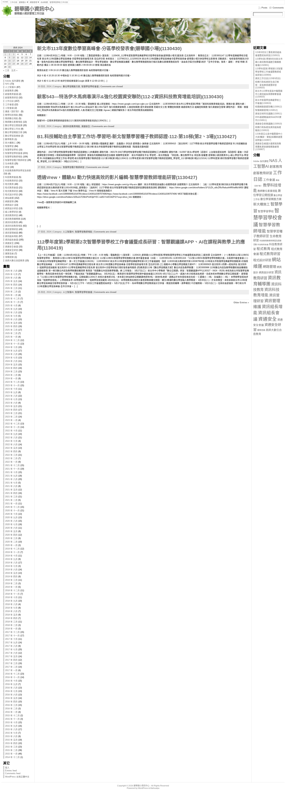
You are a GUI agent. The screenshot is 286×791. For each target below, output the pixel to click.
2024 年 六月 (11, 361)
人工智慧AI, (69, 231)
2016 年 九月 (11, 684)
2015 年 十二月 (12, 715)
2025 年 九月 (11, 309)
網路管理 (9, 201)
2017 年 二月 (11, 667)
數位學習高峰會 (12, 136)
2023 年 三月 (11, 413)
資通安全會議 (11, 246)
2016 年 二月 (11, 708)
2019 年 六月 (11, 569)
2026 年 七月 (11, 274)
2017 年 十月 (11, 639)
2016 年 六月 (11, 694)
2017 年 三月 (11, 663)
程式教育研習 (11, 191)
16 (9, 61)
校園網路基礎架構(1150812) (268, 106)
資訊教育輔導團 (12, 219)
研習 (7, 167)
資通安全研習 (11, 250)
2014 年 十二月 (12, 757)
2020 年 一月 (11, 545)
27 (26, 64)
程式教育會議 (11, 187)
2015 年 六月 (11, 736)
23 (9, 64)
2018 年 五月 (11, 614)
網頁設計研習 (11, 208)
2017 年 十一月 (12, 635)
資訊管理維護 (11, 232)
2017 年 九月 (11, 642)
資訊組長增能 (11, 236)
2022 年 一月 (11, 462)
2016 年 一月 (11, 712)
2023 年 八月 (11, 396)
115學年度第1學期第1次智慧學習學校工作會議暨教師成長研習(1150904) (269, 71)
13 (26, 58)
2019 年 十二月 (12, 548)
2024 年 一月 (11, 378)
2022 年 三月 (11, 455)
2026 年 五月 (11, 281)
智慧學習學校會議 (13, 153)
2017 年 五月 (11, 656)
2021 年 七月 (11, 482)
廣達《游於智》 (12, 111)
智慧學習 (9, 146)
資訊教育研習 (11, 215)
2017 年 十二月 (12, 632)
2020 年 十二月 (12, 507)
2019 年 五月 (11, 573)
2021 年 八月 (11, 479)
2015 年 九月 (11, 726)
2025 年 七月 (11, 316)
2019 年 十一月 (12, 552)
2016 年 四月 (11, 701)
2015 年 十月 (11, 722)
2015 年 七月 (11, 733)
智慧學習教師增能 (13, 156)
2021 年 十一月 (12, 469)
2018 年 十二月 (12, 590)
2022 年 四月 (11, 451)
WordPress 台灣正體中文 (17, 776)
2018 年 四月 (11, 618)
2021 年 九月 (11, 476)
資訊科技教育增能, (72, 126)
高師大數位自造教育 (14, 260)
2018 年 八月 (11, 604)
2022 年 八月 (11, 437)
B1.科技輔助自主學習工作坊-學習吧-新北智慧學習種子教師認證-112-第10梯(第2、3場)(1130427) (136, 136)
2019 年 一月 (11, 587)
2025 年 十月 (11, 305)
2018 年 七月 (11, 608)
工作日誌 (9, 101)
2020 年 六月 (11, 528)
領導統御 (9, 257)
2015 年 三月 (11, 747)
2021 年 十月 (11, 472)
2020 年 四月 (11, 535)
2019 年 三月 (11, 580)
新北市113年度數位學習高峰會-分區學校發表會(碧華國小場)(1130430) (109, 48)
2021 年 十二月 (12, 465)
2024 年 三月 (11, 371)
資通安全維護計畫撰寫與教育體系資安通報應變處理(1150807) (268, 146)
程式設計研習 (11, 194)
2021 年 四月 (11, 493)
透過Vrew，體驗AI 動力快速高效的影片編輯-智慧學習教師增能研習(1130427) (117, 177)
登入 (7, 767)
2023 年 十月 (11, 389)
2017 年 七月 (11, 649)
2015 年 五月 (11, 740)
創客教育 (9, 90)
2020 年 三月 (11, 538)
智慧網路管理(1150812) (266, 110)
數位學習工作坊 (12, 129)
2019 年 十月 (11, 555)
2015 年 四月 (11, 743)
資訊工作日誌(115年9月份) (268, 78)
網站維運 (9, 198)
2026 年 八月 (11, 271)
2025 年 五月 (11, 323)
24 (14, 64)
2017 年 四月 (11, 660)
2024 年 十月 (11, 347)
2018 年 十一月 (12, 594)
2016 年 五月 (11, 698)
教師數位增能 (11, 118)
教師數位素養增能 (13, 122)
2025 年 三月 (11, 330)
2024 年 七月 (11, 357)
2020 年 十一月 (12, 510)
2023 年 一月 (11, 420)
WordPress (143, 788)
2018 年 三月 (11, 621)
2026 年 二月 (11, 291)
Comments (278, 7)
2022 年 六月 (11, 444)
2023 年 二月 (11, 416)
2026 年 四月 (11, 284)
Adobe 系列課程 (13, 81)
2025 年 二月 (11, 333)
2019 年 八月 (11, 562)
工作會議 (9, 104)
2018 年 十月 (11, 597)
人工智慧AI (10, 87)
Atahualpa (154, 788)
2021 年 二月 (11, 500)
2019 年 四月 (11, 576)
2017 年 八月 (11, 646)
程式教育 (9, 184)
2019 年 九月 (11, 559)
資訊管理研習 (11, 229)
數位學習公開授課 (13, 125)
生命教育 (9, 163)
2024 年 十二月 (12, 340)
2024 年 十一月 (12, 343)
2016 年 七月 (11, 691)
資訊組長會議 (11, 239)
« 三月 (6, 70)
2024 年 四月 (11, 368)
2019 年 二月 (11, 583)
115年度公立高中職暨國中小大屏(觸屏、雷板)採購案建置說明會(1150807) (268, 137)
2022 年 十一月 (12, 427)
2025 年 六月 (11, 319)
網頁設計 (9, 205)
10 (14, 58)
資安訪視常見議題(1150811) (268, 113)
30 (9, 67)
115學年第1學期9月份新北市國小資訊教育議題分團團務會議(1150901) (269, 62)
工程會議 (9, 108)
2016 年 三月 (11, 705)
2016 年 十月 (11, 680)
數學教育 (9, 139)
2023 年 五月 (11, 406)
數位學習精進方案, (72, 86)
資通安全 (9, 243)
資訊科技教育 (11, 222)
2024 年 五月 (11, 364)
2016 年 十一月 (12, 677)
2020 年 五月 (11, 531)
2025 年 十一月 (12, 302)
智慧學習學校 (11, 149)
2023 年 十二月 (12, 382)
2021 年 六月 (11, 486)
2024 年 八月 (11, 354)
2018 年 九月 (11, 601)
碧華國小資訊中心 (34, 9)
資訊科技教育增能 (13, 226)
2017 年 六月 (11, 653)
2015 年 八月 (11, 729)
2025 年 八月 (11, 312)
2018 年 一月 (11, 628)
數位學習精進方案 (13, 132)
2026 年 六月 (11, 277)
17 (14, 61)
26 (22, 64)
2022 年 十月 (11, 430)
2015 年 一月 (11, 753)
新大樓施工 (10, 142)
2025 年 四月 (11, 326)
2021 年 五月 (11, 489)
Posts (264, 7)
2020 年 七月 (11, 524)
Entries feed (11, 770)
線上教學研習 (11, 212)
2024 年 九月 (11, 350)
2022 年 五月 (11, 448)
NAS (7, 84)
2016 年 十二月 (12, 674)
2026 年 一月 (11, 295)
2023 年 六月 (11, 403)
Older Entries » (241, 302)
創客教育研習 (11, 97)
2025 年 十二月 (12, 298)
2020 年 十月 (11, 514)
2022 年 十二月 (12, 423)
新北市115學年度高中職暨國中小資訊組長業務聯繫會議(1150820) (268, 94)
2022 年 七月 (11, 441)
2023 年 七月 (11, 399)
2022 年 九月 (11, 434)
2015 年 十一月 (12, 719)
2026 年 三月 (11, 288)
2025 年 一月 (11, 337)
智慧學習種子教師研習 (16, 160)
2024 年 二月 (11, 375)
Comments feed (12, 773)
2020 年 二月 (11, 542)
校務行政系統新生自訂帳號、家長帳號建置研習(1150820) (267, 85)
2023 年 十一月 (12, 385)
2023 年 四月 (11, 409)
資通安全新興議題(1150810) (268, 123)
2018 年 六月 (11, 611)
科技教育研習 (11, 180)
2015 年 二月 (11, 750)
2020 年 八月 (11, 521)
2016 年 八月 (11, 687)
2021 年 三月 (11, 496)
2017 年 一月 (11, 670)
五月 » (14, 70)
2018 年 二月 (11, 625)
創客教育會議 (11, 94)
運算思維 (9, 253)
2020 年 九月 (11, 517)
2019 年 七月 (11, 566)
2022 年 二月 (11, 458)
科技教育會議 (11, 177)
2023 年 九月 (11, 392)
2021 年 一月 (11, 503)
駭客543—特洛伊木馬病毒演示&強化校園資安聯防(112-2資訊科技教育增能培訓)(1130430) (130, 96)
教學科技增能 (11, 115)
